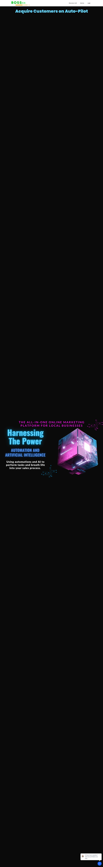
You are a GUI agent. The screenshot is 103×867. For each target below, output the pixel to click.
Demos (82, 3)
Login (89, 3)
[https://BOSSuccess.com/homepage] (20, 3)
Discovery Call (73, 3)
